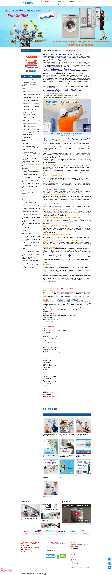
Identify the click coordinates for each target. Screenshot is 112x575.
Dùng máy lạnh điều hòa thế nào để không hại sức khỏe (55, 509)
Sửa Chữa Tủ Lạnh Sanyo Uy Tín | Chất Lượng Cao (30, 198)
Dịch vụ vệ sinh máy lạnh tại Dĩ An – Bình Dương (50, 476)
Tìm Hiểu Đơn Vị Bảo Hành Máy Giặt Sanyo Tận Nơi (31, 195)
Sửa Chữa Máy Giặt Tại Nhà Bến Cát (30, 234)
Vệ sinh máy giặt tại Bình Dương (29, 112)
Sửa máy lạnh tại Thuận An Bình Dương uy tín (82, 435)
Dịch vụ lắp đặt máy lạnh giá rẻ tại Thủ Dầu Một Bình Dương (67, 456)
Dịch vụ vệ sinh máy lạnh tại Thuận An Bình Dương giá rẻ (67, 435)
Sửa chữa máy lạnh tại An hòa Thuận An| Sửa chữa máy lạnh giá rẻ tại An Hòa (30, 151)
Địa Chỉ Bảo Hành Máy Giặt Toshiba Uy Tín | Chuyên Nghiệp (31, 178)
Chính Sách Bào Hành (50, 552)
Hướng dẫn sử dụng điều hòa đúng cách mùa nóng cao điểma (55, 520)
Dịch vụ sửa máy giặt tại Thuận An (30, 102)
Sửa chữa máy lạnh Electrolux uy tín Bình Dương (30, 265)
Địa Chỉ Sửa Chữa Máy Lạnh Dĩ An (29, 249)
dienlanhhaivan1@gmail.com (52, 319)
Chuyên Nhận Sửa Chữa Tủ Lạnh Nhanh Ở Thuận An (30, 229)
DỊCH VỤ (71, 4)
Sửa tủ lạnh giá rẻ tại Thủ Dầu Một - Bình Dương (30, 85)
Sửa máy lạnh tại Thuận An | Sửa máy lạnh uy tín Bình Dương (31, 140)
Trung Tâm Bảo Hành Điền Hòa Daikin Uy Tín (30, 206)
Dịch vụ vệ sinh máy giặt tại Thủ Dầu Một (31, 111)
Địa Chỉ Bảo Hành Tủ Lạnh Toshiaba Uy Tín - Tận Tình (31, 184)
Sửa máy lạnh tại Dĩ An (47, 496)
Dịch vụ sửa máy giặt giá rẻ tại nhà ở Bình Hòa (30, 107)
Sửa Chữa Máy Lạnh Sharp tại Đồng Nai (31, 170)
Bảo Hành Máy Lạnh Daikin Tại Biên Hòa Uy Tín (31, 212)
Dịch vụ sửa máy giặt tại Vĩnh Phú (29, 82)
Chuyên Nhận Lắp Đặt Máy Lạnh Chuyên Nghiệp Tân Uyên (30, 255)
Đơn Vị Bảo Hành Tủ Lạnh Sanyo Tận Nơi (31, 200)
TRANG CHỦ (41, 4)
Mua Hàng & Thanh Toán (51, 548)
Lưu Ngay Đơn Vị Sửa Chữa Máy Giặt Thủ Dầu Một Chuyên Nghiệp (30, 243)
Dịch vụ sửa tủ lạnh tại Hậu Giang (29, 87)
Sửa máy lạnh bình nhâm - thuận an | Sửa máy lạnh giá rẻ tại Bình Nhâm (30, 145)
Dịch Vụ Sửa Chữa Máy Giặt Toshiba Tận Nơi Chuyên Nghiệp (30, 175)
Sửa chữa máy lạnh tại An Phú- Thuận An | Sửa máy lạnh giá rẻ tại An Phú (31, 154)
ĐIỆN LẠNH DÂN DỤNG (51, 4)
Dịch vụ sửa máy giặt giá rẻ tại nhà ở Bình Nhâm (30, 104)
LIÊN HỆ (88, 4)
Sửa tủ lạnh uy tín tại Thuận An (29, 156)
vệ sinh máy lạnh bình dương (28, 263)
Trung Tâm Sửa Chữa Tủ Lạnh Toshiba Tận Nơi (31, 181)
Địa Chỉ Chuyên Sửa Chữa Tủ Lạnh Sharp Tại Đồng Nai (30, 159)
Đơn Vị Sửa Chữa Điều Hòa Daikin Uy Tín (31, 204)
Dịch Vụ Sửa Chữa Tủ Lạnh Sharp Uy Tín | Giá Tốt (31, 162)
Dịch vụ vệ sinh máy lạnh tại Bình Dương (67, 135)
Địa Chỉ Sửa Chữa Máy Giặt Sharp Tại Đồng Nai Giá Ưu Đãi (31, 167)
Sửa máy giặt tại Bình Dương (28, 117)
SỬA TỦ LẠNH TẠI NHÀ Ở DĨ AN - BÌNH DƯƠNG (30, 148)
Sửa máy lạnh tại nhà (27, 137)
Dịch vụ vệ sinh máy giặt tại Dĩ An (29, 109)
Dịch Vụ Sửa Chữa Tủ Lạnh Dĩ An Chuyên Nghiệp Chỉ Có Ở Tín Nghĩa (30, 232)
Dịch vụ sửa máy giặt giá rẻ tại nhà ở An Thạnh (30, 89)
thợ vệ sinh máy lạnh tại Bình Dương (68, 300)
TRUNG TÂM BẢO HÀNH (80, 4)
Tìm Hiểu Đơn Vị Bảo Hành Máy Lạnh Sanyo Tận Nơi (31, 215)
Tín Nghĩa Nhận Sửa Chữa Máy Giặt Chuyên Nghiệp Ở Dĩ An (31, 240)
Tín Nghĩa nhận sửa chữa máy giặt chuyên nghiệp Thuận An (31, 237)
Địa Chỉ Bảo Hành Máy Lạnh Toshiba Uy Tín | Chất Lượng (31, 190)
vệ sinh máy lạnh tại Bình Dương (68, 190)
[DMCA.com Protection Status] (60, 556)
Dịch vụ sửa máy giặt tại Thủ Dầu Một (30, 115)
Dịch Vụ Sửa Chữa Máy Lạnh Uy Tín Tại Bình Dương (31, 247)
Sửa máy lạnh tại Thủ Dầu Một (82, 475)
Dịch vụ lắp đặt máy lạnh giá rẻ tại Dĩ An (50, 456)
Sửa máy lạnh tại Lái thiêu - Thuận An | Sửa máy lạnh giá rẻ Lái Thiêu (31, 142)
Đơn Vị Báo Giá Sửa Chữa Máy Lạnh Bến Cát (30, 252)
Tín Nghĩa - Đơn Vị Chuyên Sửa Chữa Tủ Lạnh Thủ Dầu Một (30, 227)
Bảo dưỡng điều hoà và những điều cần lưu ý (45, 510)
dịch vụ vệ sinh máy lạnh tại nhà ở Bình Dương (56, 211)
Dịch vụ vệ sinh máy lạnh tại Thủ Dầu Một (67, 476)
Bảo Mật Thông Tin (50, 546)
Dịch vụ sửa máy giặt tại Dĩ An (29, 114)
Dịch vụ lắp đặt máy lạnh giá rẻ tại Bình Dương (82, 456)
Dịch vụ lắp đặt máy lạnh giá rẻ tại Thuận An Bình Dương (50, 435)
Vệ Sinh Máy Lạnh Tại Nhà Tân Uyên (30, 245)
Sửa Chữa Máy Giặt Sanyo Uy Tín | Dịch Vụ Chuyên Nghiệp (31, 192)
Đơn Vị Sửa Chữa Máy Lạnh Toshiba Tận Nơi (30, 187)
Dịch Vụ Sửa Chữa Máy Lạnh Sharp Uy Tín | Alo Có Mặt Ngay (31, 172)
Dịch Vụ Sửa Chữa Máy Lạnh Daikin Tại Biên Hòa (31, 209)
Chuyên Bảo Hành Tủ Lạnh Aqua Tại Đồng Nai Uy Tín (31, 221)
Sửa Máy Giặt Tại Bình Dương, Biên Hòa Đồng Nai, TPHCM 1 (30, 268)
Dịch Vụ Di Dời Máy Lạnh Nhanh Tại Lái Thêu (30, 261)
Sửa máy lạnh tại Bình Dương (28, 135)
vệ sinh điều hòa (83, 258)
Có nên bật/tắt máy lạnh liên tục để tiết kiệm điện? (45, 520)
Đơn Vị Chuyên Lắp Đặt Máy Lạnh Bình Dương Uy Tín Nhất (30, 258)
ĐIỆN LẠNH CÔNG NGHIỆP (62, 4)
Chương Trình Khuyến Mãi (51, 550)
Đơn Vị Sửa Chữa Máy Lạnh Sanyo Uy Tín (31, 202)
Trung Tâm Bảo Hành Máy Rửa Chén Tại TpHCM (30, 80)
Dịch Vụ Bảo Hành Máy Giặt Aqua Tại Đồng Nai (31, 218)
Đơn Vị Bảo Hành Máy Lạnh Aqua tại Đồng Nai (31, 224)
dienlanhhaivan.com (50, 321)
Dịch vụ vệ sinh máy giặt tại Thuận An (30, 100)
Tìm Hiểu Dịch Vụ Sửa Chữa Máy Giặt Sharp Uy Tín (31, 165)
